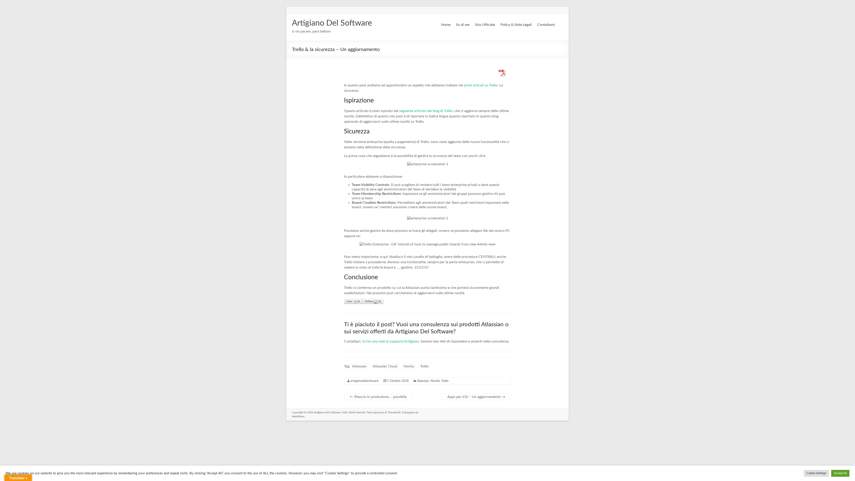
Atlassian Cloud (385, 366)
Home (445, 24)
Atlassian (359, 366)
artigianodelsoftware (364, 381)
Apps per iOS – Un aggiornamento (476, 397)
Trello (424, 366)
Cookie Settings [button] (816, 473)
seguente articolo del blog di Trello (425, 111)
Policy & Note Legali (516, 24)
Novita (408, 366)
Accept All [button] (840, 473)
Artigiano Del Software (332, 23)
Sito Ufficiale (485, 24)
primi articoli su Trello (481, 85)
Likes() (353, 301)
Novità (435, 381)
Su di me (462, 24)
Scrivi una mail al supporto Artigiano (390, 341)
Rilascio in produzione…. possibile (378, 397)
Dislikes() (373, 301)
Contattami (546, 24)
